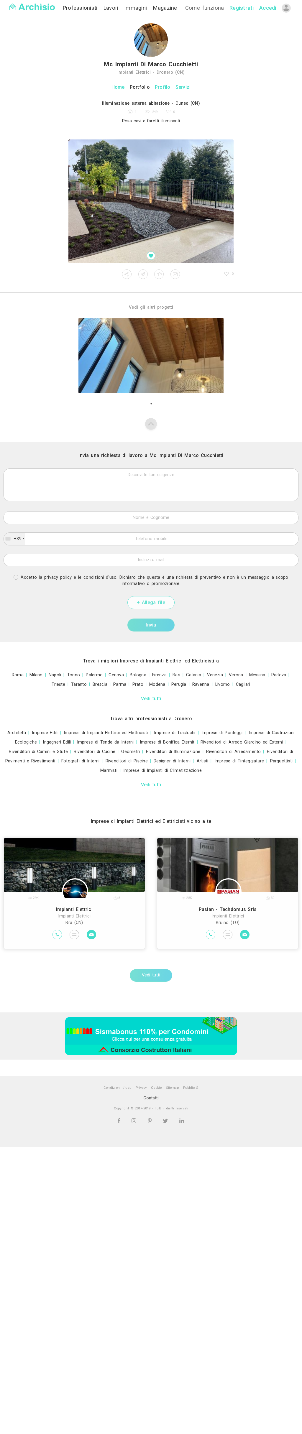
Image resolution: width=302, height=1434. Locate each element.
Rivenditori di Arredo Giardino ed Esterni (242, 742)
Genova (116, 674)
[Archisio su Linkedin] (182, 1120)
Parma (119, 684)
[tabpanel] (151, 355)
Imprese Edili (45, 732)
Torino (73, 674)
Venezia (215, 674)
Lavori (112, 8)
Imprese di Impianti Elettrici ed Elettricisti (106, 732)
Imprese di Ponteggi (221, 732)
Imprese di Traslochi (175, 732)
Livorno (222, 684)
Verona (236, 674)
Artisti (203, 761)
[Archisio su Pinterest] (150, 1120)
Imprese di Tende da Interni (105, 742)
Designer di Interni (172, 761)
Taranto (79, 684)
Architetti (16, 732)
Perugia (178, 684)
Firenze (159, 674)
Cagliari (243, 684)
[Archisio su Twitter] (166, 1120)
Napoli (55, 674)
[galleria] (151, 201)
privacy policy (58, 577)
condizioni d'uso (99, 577)
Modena (157, 684)
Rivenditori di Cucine (94, 751)
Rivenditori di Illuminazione (173, 751)
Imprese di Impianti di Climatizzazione (162, 770)
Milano (35, 674)
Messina (257, 674)
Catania (193, 674)
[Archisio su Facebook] (120, 1120)
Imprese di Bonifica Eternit (167, 742)
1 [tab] (151, 404)
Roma (18, 674)
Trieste (58, 684)
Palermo (94, 674)
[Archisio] (32, 3)
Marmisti (108, 770)
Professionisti (81, 8)
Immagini (136, 8)
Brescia (100, 684)
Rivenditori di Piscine (127, 761)
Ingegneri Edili (57, 742)
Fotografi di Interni (80, 761)
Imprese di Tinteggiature (239, 761)
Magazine (165, 8)
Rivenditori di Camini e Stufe (38, 751)
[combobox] (14, 539)
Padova (278, 674)
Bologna (138, 674)
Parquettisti (281, 761)
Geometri (130, 751)
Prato (137, 684)
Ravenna (200, 684)
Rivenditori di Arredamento (233, 751)
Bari (176, 674)
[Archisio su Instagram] (135, 1120)
